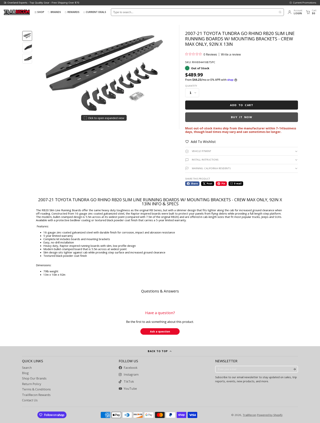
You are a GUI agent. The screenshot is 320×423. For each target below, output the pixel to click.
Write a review (231, 54)
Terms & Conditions (36, 389)
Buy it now (241, 117)
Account (294, 12)
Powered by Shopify (270, 415)
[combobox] (193, 12)
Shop (40, 12)
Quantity (191, 86)
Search (27, 368)
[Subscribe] (294, 369)
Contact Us (30, 400)
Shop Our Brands (34, 378)
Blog (25, 373)
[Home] (17, 12)
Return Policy (31, 384)
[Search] (280, 12)
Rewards (73, 12)
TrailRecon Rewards (36, 395)
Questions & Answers (160, 291)
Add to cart (241, 105)
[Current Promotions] (302, 2)
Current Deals (96, 12)
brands (56, 12)
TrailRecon (249, 415)
